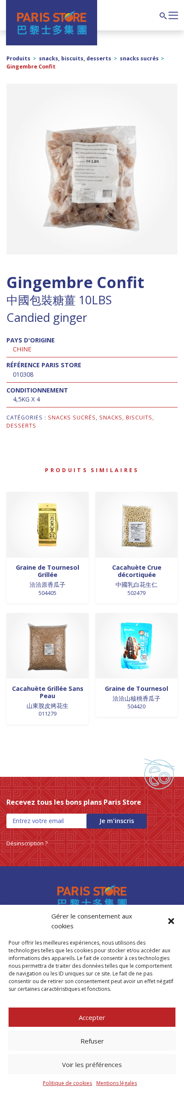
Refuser (92, 1041)
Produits (18, 58)
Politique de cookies (67, 1083)
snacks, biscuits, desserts (75, 58)
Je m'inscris (116, 821)
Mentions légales (116, 1083)
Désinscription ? (26, 843)
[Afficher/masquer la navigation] (173, 14)
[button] (171, 921)
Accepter (92, 1017)
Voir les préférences (92, 1064)
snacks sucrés (139, 58)
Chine (22, 349)
